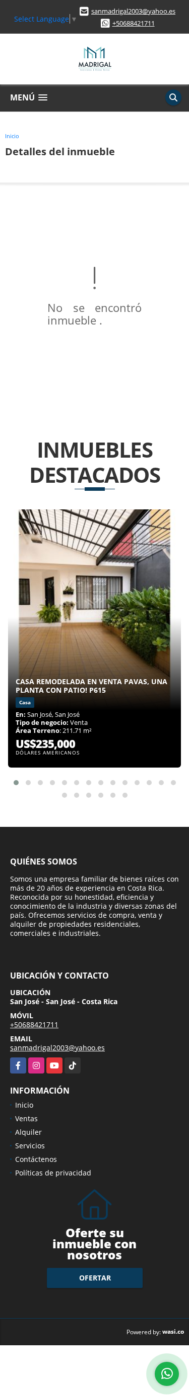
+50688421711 (133, 23)
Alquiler (28, 1132)
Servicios (30, 1145)
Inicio (12, 136)
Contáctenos (36, 1159)
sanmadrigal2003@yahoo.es (133, 11)
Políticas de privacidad (53, 1172)
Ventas (26, 1118)
